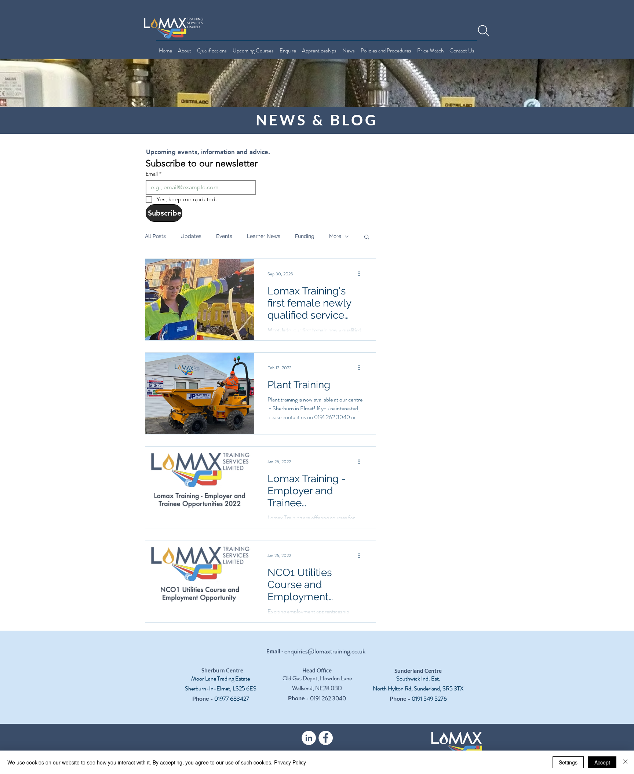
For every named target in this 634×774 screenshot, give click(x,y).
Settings (568, 762)
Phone (200, 698)
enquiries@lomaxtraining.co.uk (324, 651)
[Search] (483, 31)
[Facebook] (325, 738)
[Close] (625, 762)
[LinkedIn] (309, 738)
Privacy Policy (290, 762)
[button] (366, 237)
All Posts (155, 236)
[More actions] (361, 273)
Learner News (263, 236)
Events (224, 236)
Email (153, 174)
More (335, 236)
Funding (304, 236)
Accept (602, 762)
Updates (191, 236)
